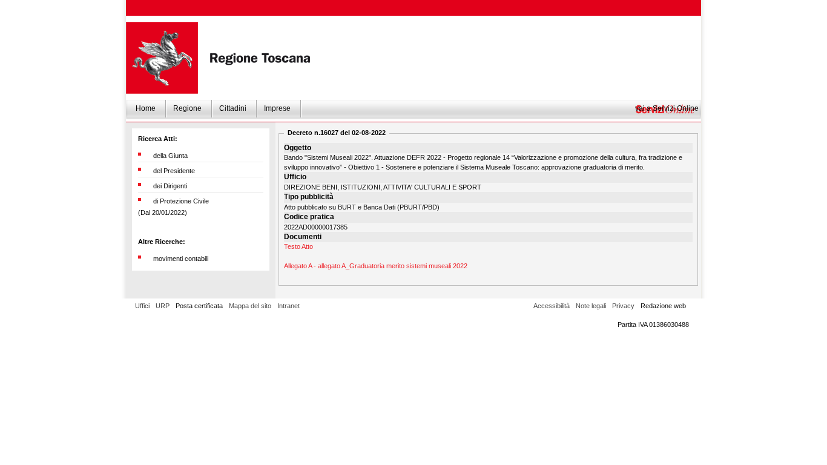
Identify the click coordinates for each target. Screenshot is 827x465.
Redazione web (663, 305)
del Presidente (174, 170)
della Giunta (170, 155)
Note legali (591, 305)
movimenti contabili (180, 258)
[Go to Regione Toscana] (162, 58)
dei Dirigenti (170, 186)
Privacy (623, 305)
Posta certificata (199, 305)
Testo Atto (298, 246)
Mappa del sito (250, 305)
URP (163, 305)
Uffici (142, 305)
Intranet (288, 305)
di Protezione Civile (181, 201)
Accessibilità (551, 305)
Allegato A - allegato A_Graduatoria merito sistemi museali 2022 (375, 265)
